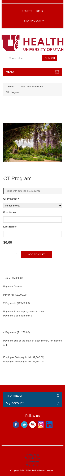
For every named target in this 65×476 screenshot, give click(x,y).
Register (27, 11)
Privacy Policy (32, 455)
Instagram (41, 424)
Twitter (24, 424)
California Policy (32, 458)
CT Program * (11, 198)
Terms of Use (32, 465)
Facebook (16, 424)
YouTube (32, 424)
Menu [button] (10, 71)
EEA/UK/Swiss (32, 462)
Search (50, 58)
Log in (39, 11)
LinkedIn (49, 424)
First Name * (10, 212)
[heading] (32, 395)
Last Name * (10, 226)
